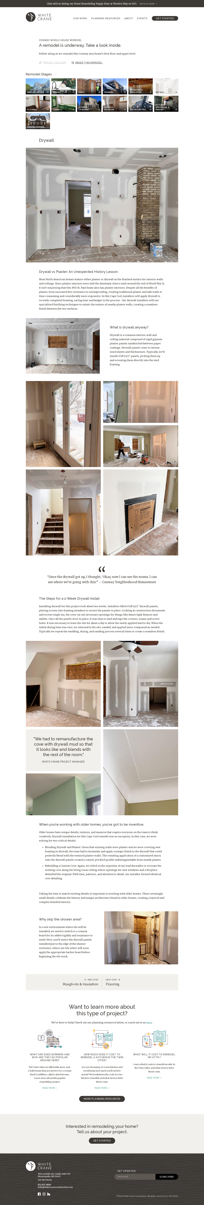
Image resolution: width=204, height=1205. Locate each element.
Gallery (55, 62)
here (149, 1022)
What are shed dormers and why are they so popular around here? (50, 1057)
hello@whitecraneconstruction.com (55, 1187)
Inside (89, 62)
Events (142, 18)
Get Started (165, 18)
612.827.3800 (44, 1184)
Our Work (80, 18)
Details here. (147, 4)
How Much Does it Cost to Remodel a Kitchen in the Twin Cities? (102, 1057)
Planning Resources (105, 18)
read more (48, 1088)
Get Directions (45, 1180)
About (128, 18)
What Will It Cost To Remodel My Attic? (154, 1056)
